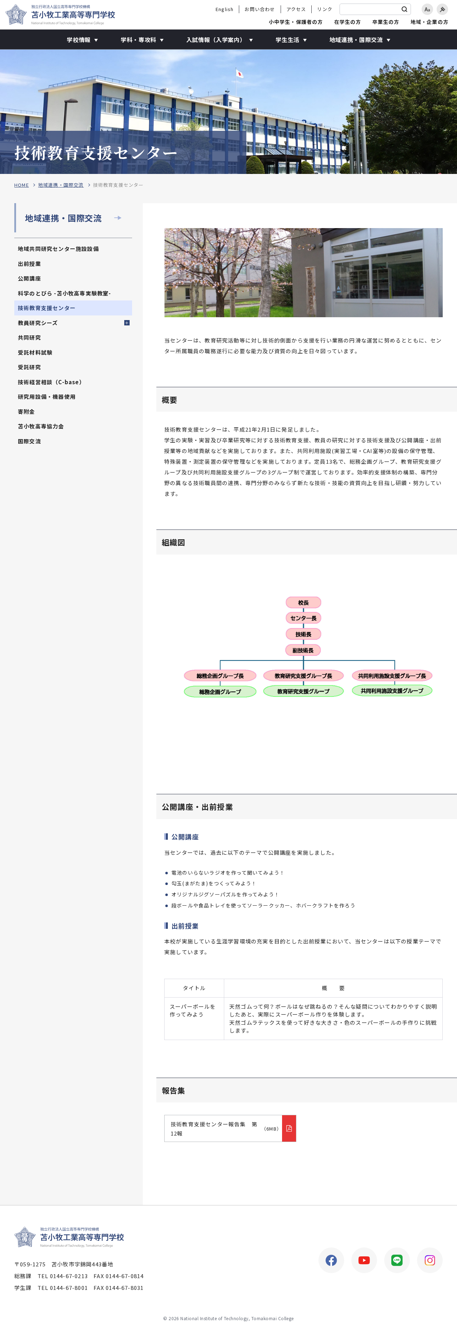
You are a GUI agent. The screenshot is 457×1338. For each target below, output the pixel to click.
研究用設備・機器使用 (47, 396)
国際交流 (29, 441)
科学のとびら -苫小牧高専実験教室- (64, 293)
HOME (21, 185)
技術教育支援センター (47, 308)
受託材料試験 (35, 352)
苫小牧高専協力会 (41, 426)
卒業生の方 (386, 21)
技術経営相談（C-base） (51, 382)
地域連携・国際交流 (61, 185)
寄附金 (26, 411)
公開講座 (29, 278)
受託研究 (29, 367)
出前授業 (29, 263)
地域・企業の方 (429, 21)
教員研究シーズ (38, 322)
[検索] (404, 9)
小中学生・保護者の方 (296, 21)
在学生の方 (347, 21)
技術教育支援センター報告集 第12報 (226, 1128)
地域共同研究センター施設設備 (58, 248)
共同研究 (29, 337)
